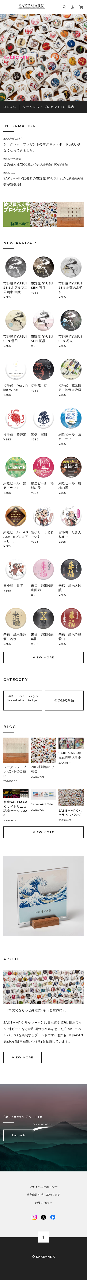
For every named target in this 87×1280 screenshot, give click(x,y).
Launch (19, 1135)
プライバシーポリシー (43, 1186)
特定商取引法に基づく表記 (44, 1194)
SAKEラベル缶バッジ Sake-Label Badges (23, 700)
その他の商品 (64, 700)
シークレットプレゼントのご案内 (49, 107)
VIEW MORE (43, 657)
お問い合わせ (43, 1202)
